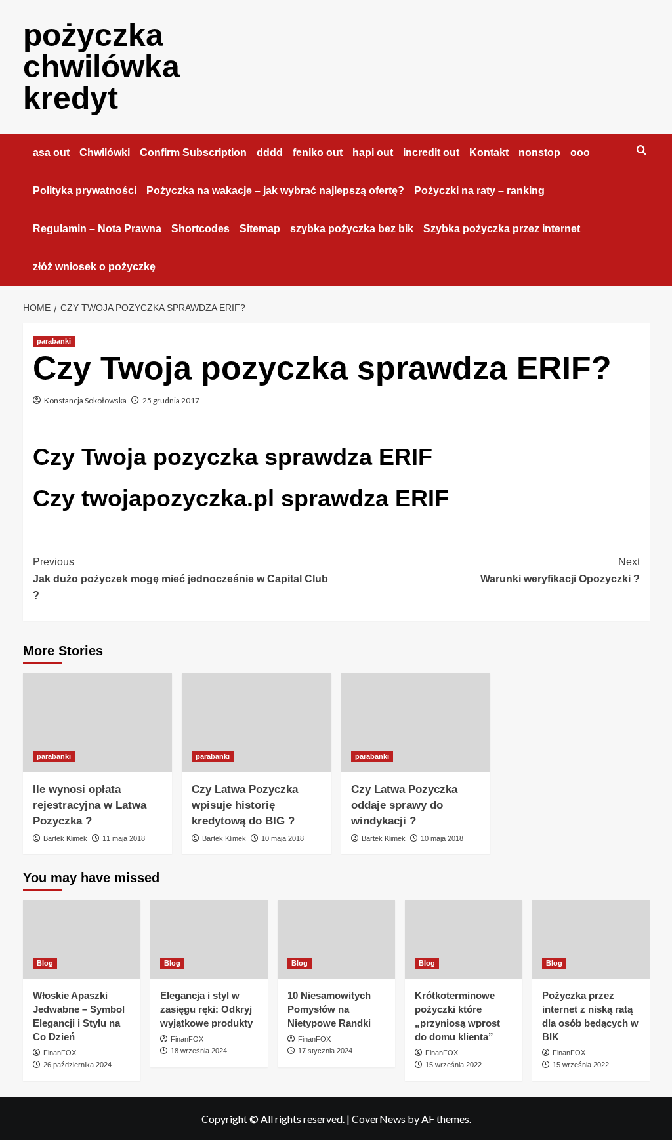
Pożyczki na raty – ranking (479, 190)
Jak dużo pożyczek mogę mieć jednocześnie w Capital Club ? (180, 578)
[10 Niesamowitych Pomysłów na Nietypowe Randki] (336, 939)
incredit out (431, 152)
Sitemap (260, 228)
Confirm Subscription (193, 152)
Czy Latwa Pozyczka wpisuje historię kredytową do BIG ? (245, 805)
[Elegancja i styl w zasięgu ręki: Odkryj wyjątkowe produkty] (209, 939)
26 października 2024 (77, 1065)
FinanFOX (59, 1053)
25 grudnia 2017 (171, 400)
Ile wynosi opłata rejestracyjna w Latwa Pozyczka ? (89, 805)
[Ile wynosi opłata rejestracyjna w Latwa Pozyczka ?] (98, 723)
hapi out (372, 152)
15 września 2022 (453, 1065)
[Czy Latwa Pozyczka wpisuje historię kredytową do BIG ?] (256, 723)
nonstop (539, 152)
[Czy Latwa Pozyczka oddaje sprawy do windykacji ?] (416, 723)
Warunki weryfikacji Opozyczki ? (560, 570)
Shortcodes (200, 228)
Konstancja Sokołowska (85, 400)
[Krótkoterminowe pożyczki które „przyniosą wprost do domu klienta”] (463, 939)
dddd (270, 152)
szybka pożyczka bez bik (351, 228)
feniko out (318, 152)
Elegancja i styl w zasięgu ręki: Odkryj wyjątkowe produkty (206, 1009)
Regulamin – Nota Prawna (97, 228)
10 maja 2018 (282, 838)
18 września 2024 (199, 1051)
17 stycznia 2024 (325, 1051)
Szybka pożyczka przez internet (501, 228)
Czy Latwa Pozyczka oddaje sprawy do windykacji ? (404, 805)
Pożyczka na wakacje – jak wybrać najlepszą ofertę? (275, 190)
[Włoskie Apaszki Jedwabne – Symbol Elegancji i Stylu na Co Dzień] (81, 939)
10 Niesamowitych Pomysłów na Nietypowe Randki (329, 1009)
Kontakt (489, 152)
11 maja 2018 (123, 838)
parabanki (54, 341)
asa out (51, 152)
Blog (45, 963)
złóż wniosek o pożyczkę (94, 266)
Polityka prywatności (84, 190)
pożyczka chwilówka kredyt (101, 66)
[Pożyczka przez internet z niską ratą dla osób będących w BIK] (591, 939)
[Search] (641, 150)
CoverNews (379, 1118)
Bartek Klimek (65, 838)
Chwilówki (104, 152)
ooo (580, 152)
